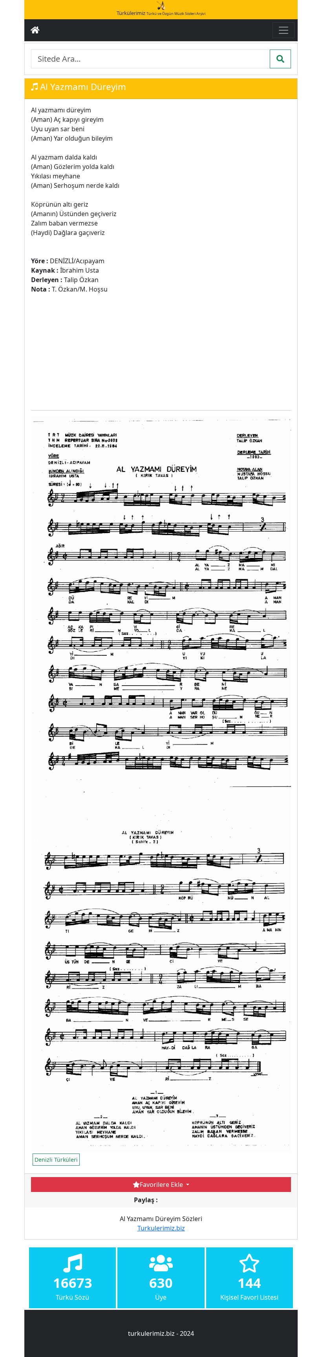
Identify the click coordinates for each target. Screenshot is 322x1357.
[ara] (280, 59)
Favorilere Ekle (162, 1184)
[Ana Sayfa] (35, 30)
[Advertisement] (174, 349)
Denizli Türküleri (56, 1159)
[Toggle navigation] (284, 30)
